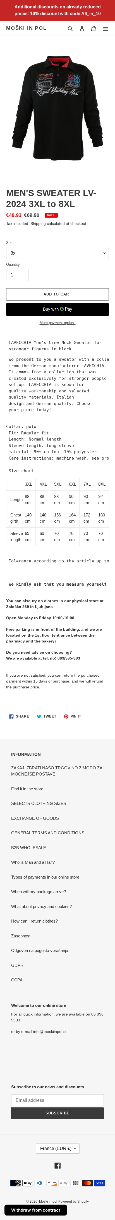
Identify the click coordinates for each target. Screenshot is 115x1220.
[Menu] (105, 28)
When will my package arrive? (38, 891)
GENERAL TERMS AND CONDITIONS (47, 832)
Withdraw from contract (35, 1210)
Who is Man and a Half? (33, 862)
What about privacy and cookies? (41, 906)
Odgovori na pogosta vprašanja (39, 950)
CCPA (17, 979)
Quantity (13, 264)
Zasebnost (20, 935)
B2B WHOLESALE (28, 847)
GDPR (17, 965)
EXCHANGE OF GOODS (35, 818)
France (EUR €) (55, 1148)
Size (9, 243)
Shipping (38, 223)
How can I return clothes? (34, 921)
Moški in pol (26, 28)
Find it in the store (27, 788)
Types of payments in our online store (45, 877)
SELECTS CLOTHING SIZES (38, 803)
